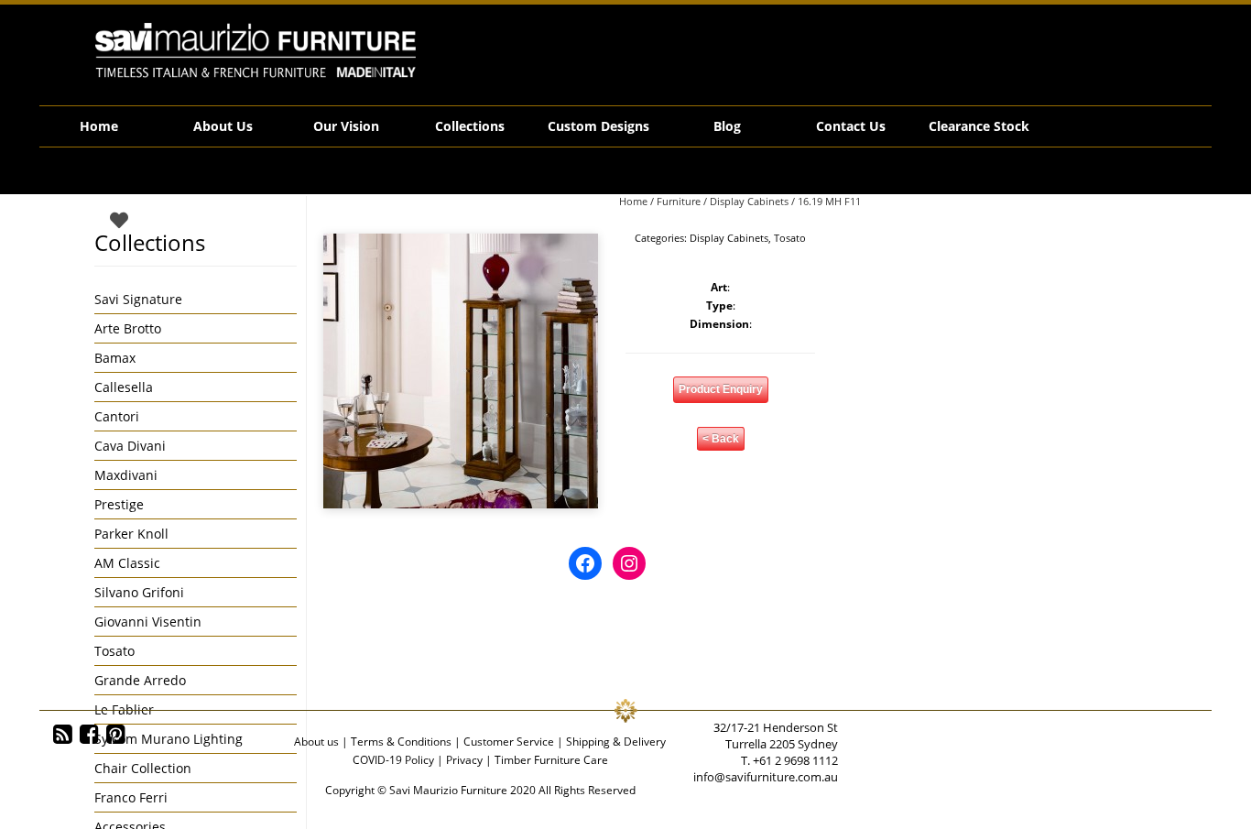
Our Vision (346, 126)
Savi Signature (138, 299)
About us (316, 741)
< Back (720, 438)
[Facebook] (89, 735)
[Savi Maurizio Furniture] (255, 50)
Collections (470, 126)
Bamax (115, 357)
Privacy (464, 760)
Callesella (123, 387)
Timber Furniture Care (551, 760)
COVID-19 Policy (393, 760)
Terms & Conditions (401, 741)
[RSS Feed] (62, 735)
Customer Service (508, 741)
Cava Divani (130, 445)
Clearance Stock (979, 126)
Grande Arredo (140, 680)
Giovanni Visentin (147, 621)
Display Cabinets (749, 201)
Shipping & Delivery (616, 741)
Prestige (119, 504)
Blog (727, 126)
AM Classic (127, 563)
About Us (223, 126)
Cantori (116, 416)
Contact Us (851, 126)
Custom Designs (598, 126)
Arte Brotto (127, 328)
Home (99, 126)
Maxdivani (126, 475)
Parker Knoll (131, 533)
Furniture (679, 201)
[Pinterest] (115, 735)
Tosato (790, 238)
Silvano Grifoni (139, 592)
